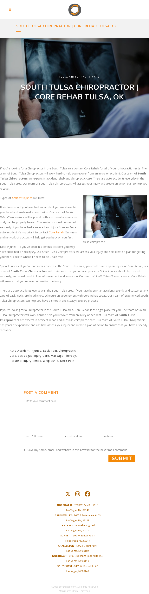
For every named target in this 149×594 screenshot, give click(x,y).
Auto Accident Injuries (25, 350)
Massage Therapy (63, 355)
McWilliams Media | (70, 591)
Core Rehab (56, 232)
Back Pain (50, 350)
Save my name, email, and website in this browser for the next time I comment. (77, 450)
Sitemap (85, 591)
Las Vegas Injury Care (33, 355)
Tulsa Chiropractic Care (79, 76)
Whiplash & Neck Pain (58, 361)
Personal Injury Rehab (25, 361)
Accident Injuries (22, 198)
